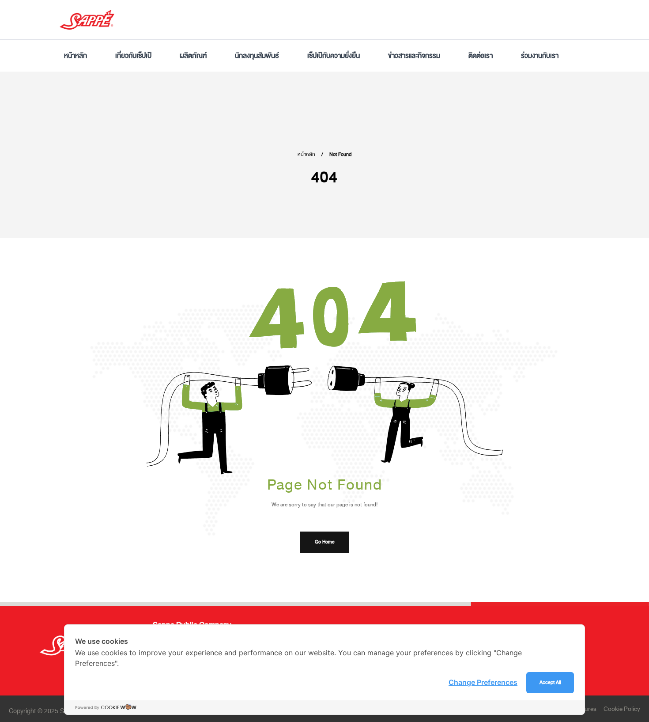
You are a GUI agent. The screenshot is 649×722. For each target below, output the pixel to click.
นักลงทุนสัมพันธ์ (257, 55)
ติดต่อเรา (480, 55)
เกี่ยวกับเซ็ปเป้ (133, 55)
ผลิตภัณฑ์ (193, 55)
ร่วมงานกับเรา (539, 55)
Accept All (550, 682)
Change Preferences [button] (483, 682)
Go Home (324, 542)
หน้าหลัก (75, 55)
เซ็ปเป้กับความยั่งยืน (333, 55)
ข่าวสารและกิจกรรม (414, 55)
